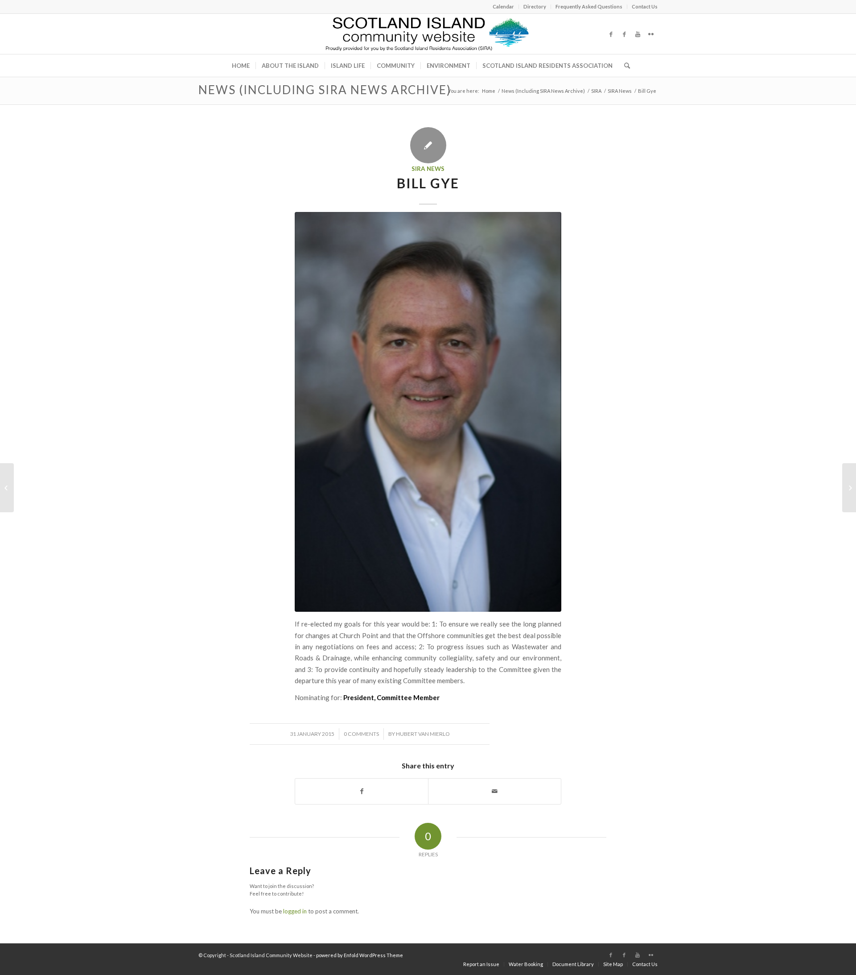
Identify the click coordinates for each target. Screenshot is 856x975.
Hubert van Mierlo (423, 733)
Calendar (503, 6)
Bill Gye (428, 183)
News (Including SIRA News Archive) (324, 90)
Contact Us (645, 6)
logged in (295, 911)
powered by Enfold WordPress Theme (359, 955)
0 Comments (361, 733)
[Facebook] (610, 34)
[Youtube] (637, 34)
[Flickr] (651, 34)
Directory (534, 6)
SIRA (596, 91)
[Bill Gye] (428, 412)
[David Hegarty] (849, 487)
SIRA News (620, 91)
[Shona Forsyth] (7, 487)
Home (488, 91)
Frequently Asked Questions (589, 6)
